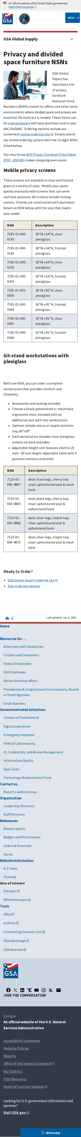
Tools (4, 906)
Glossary (53, 1133)
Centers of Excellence (19, 717)
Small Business (14, 703)
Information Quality (18, 760)
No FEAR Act (12, 1071)
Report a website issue (20, 792)
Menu (71, 18)
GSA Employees (14, 672)
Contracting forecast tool (22, 932)
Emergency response (18, 735)
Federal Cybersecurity (19, 743)
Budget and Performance (22, 837)
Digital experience (16, 726)
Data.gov (10, 891)
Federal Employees (17, 663)
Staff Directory (14, 814)
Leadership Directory (18, 806)
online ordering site (35, 134)
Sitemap (9, 877)
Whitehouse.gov (15, 899)
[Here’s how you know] (40, 5)
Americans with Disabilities (23, 646)
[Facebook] (8, 990)
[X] (15, 990)
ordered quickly (19, 123)
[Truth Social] (29, 990)
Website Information (17, 860)
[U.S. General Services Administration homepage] (16, 18)
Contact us (8, 784)
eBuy (7, 914)
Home (5, 626)
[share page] (12, 619)
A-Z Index (10, 868)
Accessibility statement (21, 1040)
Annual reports (14, 828)
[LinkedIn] (22, 990)
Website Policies (16, 1048)
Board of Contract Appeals (23, 1086)
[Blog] (51, 990)
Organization (11, 798)
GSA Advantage (14, 940)
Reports (9, 1056)
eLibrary (9, 923)
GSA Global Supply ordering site (31, 580)
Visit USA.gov (14, 1112)
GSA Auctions (13, 949)
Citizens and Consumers (21, 655)
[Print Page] (7, 618)
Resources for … (13, 638)
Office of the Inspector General (27, 1063)
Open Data (11, 769)
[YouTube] (36, 990)
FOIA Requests (14, 1079)
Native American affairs (20, 680)
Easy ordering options (24, 586)
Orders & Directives (17, 846)
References (9, 820)
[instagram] (43, 990)
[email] (58, 990)
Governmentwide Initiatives (22, 709)
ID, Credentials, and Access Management (33, 752)
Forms (8, 854)
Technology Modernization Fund (27, 777)
